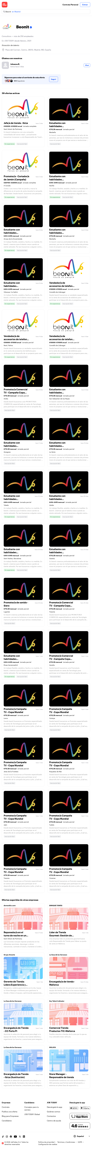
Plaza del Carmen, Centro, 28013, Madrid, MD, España (28, 50)
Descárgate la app (54, 1107)
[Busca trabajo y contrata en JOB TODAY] (4, 4)
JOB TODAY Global (32, 1114)
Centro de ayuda (54, 1121)
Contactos (51, 1116)
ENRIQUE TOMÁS (55, 905)
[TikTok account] (3, 1137)
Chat (87, 65)
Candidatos (7, 1121)
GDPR (80, 1142)
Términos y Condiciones (66, 1142)
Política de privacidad (46, 1142)
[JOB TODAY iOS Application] (73, 1108)
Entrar (85, 5)
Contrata (5, 1107)
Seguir (53, 79)
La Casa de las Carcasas (58, 955)
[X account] (20, 1137)
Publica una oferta (9, 1111)
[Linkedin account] (24, 1137)
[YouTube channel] (15, 1137)
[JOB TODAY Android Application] (85, 1108)
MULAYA (52, 1047)
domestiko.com (10, 905)
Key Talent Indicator (56, 1001)
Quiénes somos (53, 1111)
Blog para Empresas (10, 1116)
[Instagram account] (7, 1137)
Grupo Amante (9, 955)
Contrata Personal (70, 5)
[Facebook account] (11, 1137)
